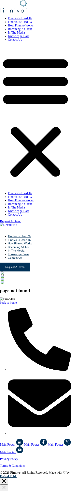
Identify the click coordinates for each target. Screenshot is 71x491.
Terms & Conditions (12, 465)
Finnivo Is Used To (20, 18)
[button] (35, 116)
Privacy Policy (9, 459)
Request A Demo (14, 267)
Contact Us (15, 39)
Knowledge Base (18, 36)
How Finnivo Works (21, 25)
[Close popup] (4, 481)
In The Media (16, 32)
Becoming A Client (20, 29)
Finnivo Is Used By (20, 21)
